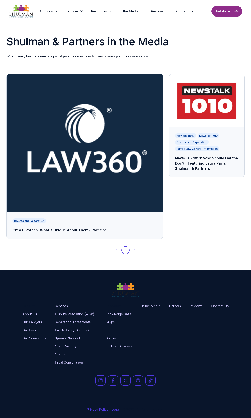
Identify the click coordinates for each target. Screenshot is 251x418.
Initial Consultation (69, 362)
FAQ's (110, 322)
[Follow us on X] (125, 380)
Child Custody (65, 346)
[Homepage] (21, 11)
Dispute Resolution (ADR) (74, 314)
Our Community (34, 338)
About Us (29, 314)
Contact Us (184, 11)
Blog (108, 330)
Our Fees (29, 330)
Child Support (65, 354)
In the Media (128, 11)
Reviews (157, 11)
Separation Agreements (73, 322)
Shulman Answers (118, 346)
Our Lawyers (32, 322)
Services (72, 11)
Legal (115, 409)
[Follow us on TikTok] (150, 380)
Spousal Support (67, 338)
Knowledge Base (118, 314)
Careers (175, 306)
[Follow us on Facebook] (113, 380)
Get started (224, 11)
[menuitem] (48, 11)
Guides (110, 338)
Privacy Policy (97, 409)
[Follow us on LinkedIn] (100, 380)
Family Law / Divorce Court (76, 330)
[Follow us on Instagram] (138, 380)
